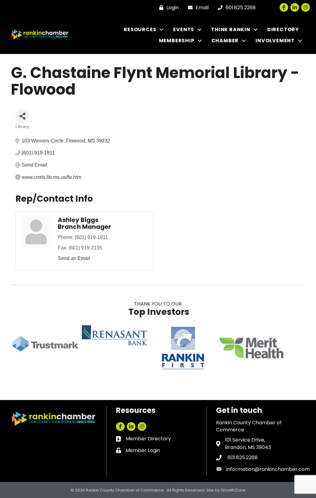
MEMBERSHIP (176, 40)
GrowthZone (233, 490)
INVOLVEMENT (275, 40)
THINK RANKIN (230, 29)
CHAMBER (225, 40)
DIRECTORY (283, 29)
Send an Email (74, 258)
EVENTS (183, 29)
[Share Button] (22, 116)
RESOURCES (140, 29)
